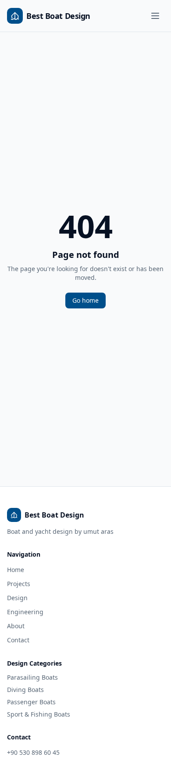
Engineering (25, 612)
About (16, 626)
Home (15, 569)
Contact (18, 640)
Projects (18, 584)
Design (17, 598)
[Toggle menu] (155, 16)
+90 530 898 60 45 (33, 752)
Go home (85, 300)
